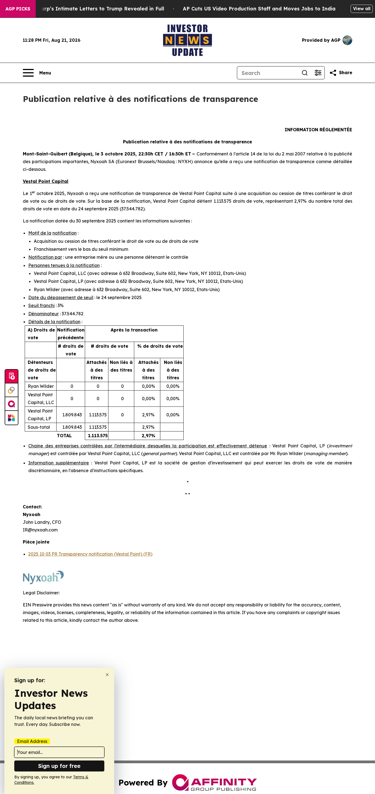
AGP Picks (17, 9)
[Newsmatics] (11, 418)
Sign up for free (59, 765)
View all (361, 8)
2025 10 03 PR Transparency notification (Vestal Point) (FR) (90, 554)
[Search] (304, 72)
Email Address (32, 741)
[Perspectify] (11, 390)
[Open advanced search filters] (317, 72)
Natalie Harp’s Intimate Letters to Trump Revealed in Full (90, 8)
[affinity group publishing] (11, 404)
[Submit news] (11, 376)
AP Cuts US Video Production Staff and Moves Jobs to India (259, 8)
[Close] (107, 674)
